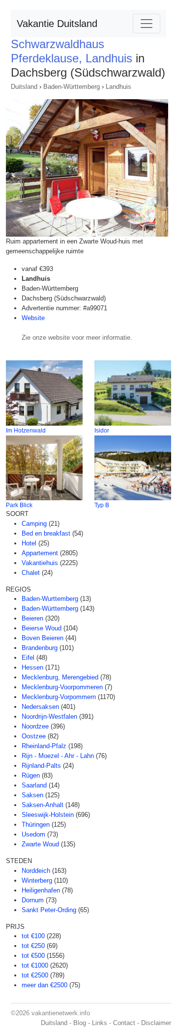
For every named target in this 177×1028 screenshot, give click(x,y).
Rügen (31, 775)
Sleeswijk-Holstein (48, 814)
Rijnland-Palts (41, 765)
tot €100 (33, 936)
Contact (124, 1023)
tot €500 (33, 955)
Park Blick (19, 505)
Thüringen (36, 824)
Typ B (101, 505)
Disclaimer (156, 1023)
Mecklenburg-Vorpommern (59, 697)
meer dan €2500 (44, 985)
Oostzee (34, 736)
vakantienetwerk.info (60, 1013)
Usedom (33, 834)
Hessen (32, 667)
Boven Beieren (42, 638)
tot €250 (33, 945)
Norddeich (36, 870)
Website (33, 318)
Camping (34, 523)
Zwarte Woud (40, 844)
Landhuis (118, 86)
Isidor (101, 430)
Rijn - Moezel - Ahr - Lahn (58, 755)
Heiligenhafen (41, 890)
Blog (79, 1023)
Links (99, 1023)
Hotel (29, 543)
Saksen (32, 795)
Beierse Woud (41, 628)
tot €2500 (35, 975)
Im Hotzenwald (26, 430)
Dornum (33, 900)
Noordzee (35, 726)
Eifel (28, 657)
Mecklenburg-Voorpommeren (62, 687)
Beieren (32, 618)
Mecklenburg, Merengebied (60, 677)
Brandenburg (40, 647)
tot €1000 (35, 965)
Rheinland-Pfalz (44, 746)
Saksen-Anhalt (42, 805)
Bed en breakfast (46, 533)
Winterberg (37, 880)
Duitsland (24, 86)
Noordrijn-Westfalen (49, 716)
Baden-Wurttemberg (50, 598)
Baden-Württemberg (71, 86)
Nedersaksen (40, 706)
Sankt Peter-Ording (49, 910)
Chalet (31, 572)
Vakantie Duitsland (57, 23)
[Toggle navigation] (146, 23)
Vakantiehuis (40, 563)
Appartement (40, 553)
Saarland (34, 785)
